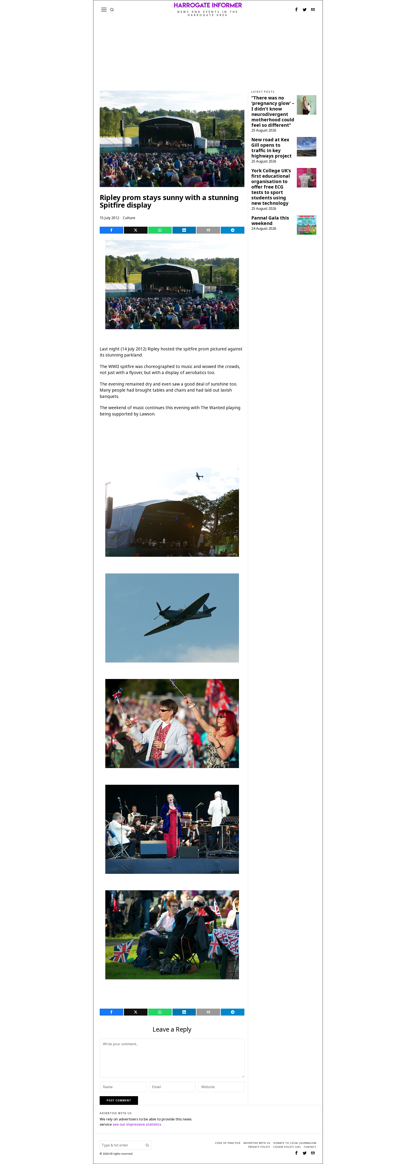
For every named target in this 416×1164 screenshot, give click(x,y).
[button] (147, 1145)
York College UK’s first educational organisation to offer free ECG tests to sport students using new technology (271, 187)
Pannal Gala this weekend (270, 220)
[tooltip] (296, 9)
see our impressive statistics (137, 1124)
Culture (129, 217)
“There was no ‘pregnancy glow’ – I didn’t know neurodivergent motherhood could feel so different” (272, 111)
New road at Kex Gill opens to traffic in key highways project (271, 148)
